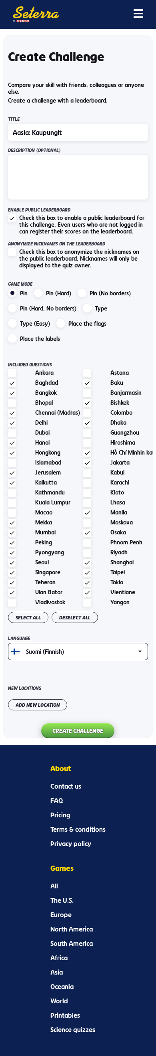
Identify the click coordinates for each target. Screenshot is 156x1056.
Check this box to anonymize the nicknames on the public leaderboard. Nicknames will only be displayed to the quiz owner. (79, 258)
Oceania (62, 987)
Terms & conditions (78, 829)
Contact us (65, 786)
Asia (56, 972)
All (54, 886)
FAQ (56, 801)
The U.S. (62, 900)
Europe (61, 915)
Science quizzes (72, 1030)
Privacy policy (70, 844)
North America (71, 929)
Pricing (60, 815)
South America (71, 943)
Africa (59, 958)
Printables (65, 1015)
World (59, 1001)
